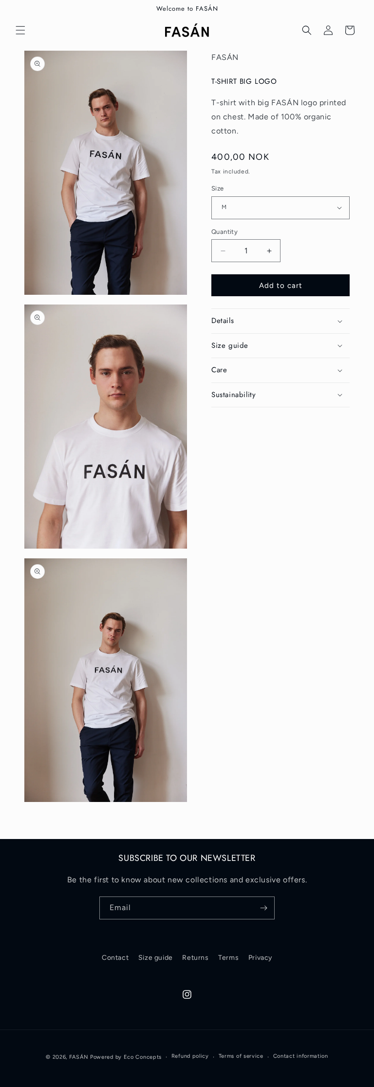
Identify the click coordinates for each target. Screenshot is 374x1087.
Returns (195, 958)
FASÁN (79, 1057)
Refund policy (190, 1056)
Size (217, 188)
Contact (115, 958)
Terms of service (241, 1056)
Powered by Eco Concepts (126, 1057)
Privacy (260, 958)
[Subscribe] (263, 907)
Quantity (224, 231)
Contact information (300, 1056)
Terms (228, 958)
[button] (20, 30)
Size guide (155, 958)
